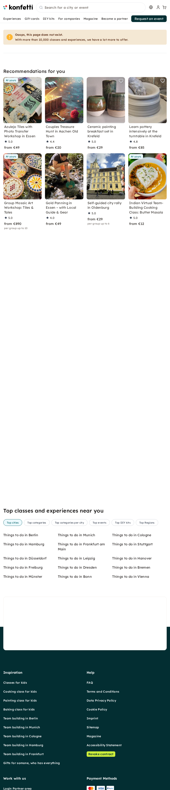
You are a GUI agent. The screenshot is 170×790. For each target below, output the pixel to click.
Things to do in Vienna (130, 576)
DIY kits (49, 19)
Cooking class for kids (20, 691)
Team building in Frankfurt (23, 754)
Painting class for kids (20, 700)
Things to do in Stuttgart (132, 544)
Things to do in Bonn (75, 576)
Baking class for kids (19, 709)
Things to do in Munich (76, 535)
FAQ (90, 683)
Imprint (92, 718)
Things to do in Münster (22, 576)
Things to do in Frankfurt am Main (81, 546)
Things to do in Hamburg (23, 544)
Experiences (12, 19)
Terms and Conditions (103, 691)
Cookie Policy (97, 709)
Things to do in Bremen (131, 567)
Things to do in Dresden (77, 567)
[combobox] (91, 7)
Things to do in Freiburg (23, 567)
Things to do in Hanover (132, 558)
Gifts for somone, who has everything (31, 763)
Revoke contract (101, 754)
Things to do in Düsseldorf (24, 558)
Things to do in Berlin (20, 535)
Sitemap (93, 727)
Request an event (149, 19)
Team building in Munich (21, 727)
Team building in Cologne (22, 736)
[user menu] (157, 7)
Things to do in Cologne (131, 535)
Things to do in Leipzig (76, 558)
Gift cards (32, 19)
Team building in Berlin (20, 718)
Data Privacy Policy (101, 700)
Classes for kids (15, 683)
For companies (69, 19)
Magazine (91, 19)
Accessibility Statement (104, 745)
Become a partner (114, 19)
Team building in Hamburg (23, 745)
